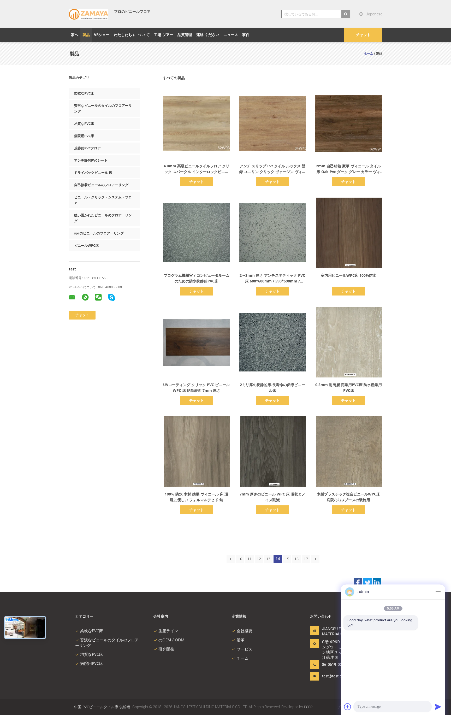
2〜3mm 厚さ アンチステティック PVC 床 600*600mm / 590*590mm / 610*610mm (272, 281)
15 (287, 558)
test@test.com (334, 675)
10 (240, 558)
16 (296, 558)
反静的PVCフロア (87, 148)
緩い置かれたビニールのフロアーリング (103, 218)
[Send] (438, 706)
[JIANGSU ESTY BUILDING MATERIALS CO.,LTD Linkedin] (377, 582)
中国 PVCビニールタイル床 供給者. (103, 706)
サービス (244, 649)
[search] (345, 14)
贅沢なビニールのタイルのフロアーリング (103, 108)
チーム (242, 658)
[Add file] (347, 706)
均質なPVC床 (84, 123)
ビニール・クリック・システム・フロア (103, 200)
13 (268, 558)
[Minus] (438, 592)
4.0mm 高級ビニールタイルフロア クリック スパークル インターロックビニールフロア (196, 171)
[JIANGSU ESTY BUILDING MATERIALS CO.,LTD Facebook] (358, 582)
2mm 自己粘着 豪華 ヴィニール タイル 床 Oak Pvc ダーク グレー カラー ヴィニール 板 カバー (348, 171)
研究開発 (166, 649)
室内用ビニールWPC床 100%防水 (348, 275)
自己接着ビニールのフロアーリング (101, 184)
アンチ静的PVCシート (91, 160)
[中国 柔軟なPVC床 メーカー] (88, 14)
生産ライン (168, 630)
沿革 (241, 639)
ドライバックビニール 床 (93, 172)
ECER (308, 706)
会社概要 (244, 630)
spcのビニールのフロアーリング (99, 233)
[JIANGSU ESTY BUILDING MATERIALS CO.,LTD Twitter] (367, 582)
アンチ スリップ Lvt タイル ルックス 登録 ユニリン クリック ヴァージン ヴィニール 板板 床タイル (272, 171)
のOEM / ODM (171, 639)
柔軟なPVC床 (84, 93)
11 (249, 558)
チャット (363, 34)
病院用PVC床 (84, 135)
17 (306, 558)
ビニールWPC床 (86, 245)
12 (259, 558)
